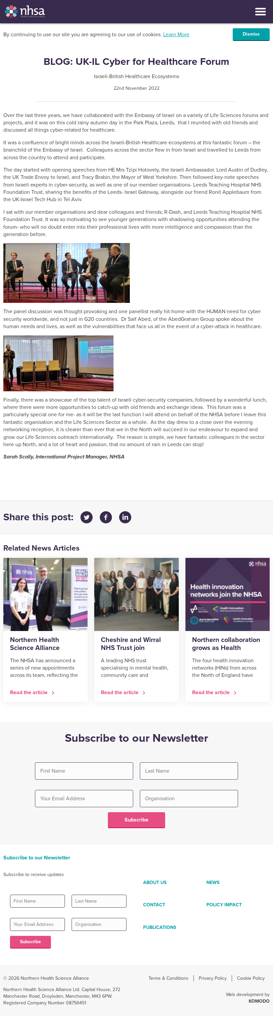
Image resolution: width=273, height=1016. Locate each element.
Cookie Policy (251, 978)
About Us (154, 882)
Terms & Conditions (168, 978)
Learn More (176, 34)
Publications (159, 927)
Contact (154, 905)
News (212, 882)
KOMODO (259, 1001)
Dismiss (251, 34)
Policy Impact (224, 905)
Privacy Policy (213, 978)
